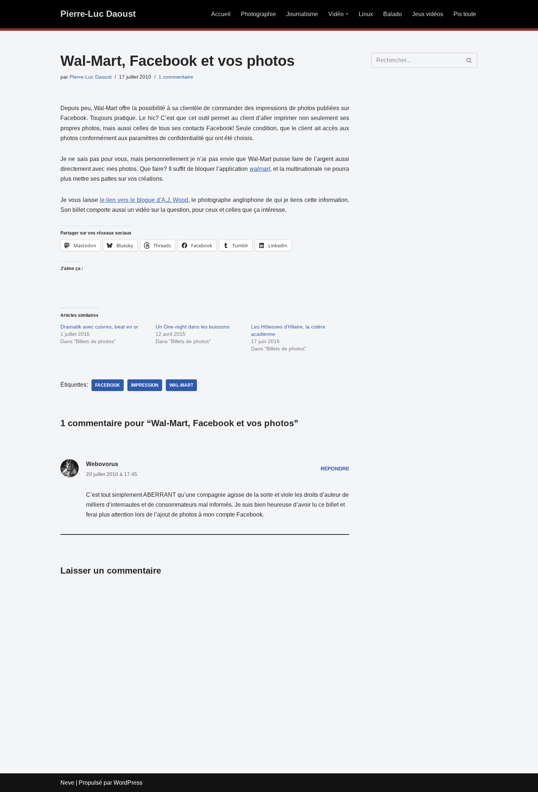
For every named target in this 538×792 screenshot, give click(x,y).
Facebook (107, 385)
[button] (346, 13)
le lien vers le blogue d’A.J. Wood (144, 200)
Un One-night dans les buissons (192, 327)
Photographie (258, 14)
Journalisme (302, 14)
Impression (144, 385)
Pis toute (464, 14)
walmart (260, 169)
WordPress (127, 783)
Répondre (335, 469)
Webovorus (102, 464)
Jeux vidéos (427, 14)
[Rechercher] (469, 60)
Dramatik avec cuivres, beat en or (99, 327)
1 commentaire (175, 77)
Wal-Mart (181, 385)
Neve (67, 783)
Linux (366, 14)
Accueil (221, 14)
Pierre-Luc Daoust (91, 77)
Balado (392, 14)
